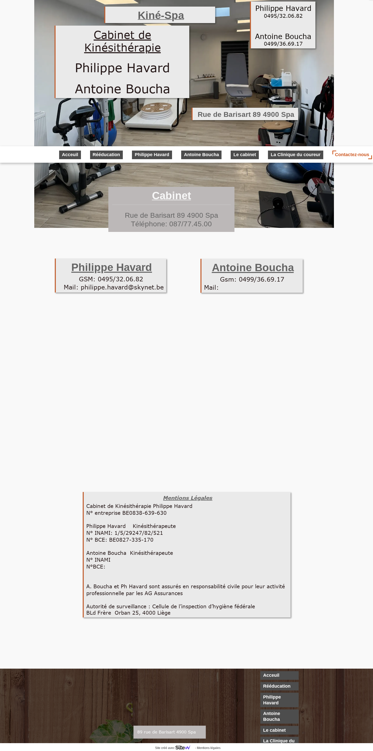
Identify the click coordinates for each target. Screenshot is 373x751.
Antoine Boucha (271, 716)
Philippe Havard (272, 699)
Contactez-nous (352, 154)
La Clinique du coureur (295, 154)
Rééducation (277, 686)
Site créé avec (165, 748)
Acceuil (271, 675)
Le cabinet (274, 730)
